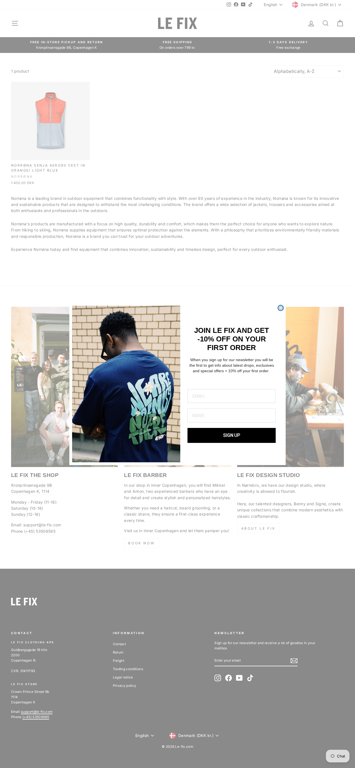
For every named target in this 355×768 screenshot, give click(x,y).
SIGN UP (231, 435)
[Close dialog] (280, 308)
